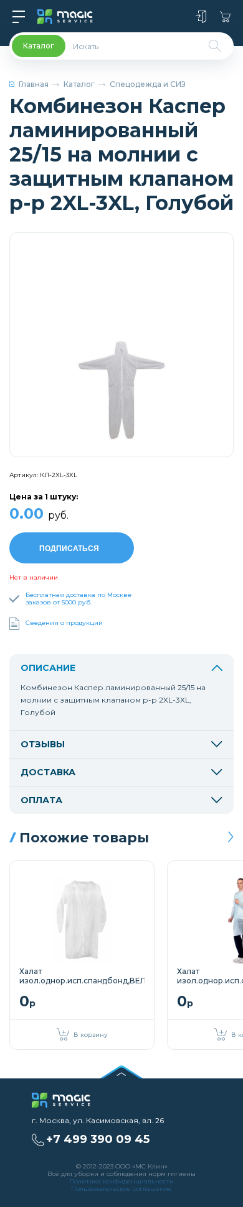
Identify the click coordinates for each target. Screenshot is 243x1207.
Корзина (225, 16)
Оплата (41, 800)
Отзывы (43, 744)
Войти (201, 16)
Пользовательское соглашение (121, 1189)
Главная (34, 84)
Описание (48, 667)
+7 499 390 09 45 (98, 1139)
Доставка (48, 772)
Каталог (79, 84)
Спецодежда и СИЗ (148, 84)
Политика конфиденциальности (121, 1181)
